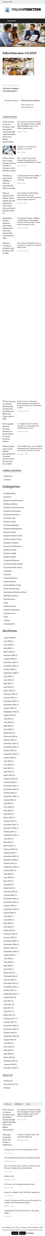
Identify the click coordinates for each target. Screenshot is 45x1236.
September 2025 (10, 673)
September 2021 (10, 835)
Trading (7, 620)
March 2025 (8, 690)
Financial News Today (12, 585)
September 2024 (10, 712)
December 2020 (10, 856)
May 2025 (7, 683)
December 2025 (10, 662)
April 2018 (8, 969)
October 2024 (9, 708)
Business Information (12, 511)
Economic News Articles (13, 564)
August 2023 (9, 757)
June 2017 (8, 1004)
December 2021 (10, 824)
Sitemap (7, 1088)
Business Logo (10, 522)
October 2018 (9, 948)
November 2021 (10, 828)
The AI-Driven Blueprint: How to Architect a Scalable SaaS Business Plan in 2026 (29, 245)
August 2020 (9, 870)
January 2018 (9, 980)
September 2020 (10, 867)
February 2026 (9, 655)
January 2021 (9, 853)
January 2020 (9, 895)
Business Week (10, 557)
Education (8, 571)
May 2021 (7, 842)
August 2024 (9, 715)
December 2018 (10, 941)
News (6, 603)
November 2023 (10, 747)
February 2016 (9, 1061)
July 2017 (7, 1001)
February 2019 (9, 934)
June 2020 (8, 877)
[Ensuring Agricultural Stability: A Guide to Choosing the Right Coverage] (9, 176)
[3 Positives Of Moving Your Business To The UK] (9, 147)
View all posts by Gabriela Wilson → (28, 106)
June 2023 (8, 765)
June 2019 (8, 920)
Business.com (9, 1176)
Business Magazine (11, 525)
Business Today (10, 550)
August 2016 (9, 1040)
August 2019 (9, 913)
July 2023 (7, 761)
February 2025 (9, 694)
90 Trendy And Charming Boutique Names (19, 1184)
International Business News (15, 592)
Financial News (10, 581)
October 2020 (9, 863)
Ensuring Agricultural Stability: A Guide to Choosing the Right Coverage (29, 178)
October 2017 (9, 990)
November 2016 (10, 1029)
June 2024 (8, 722)
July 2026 (7, 641)
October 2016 (9, 1033)
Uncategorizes (9, 624)
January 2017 (9, 1022)
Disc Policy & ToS (11, 1084)
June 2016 (8, 1047)
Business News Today (12, 539)
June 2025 (8, 680)
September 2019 (10, 909)
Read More (30, 1233)
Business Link (9, 518)
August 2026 (9, 638)
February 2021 (9, 849)
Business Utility (10, 553)
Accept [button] (15, 1233)
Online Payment (10, 606)
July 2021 (7, 839)
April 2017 (8, 1011)
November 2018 (10, 944)
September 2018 (10, 951)
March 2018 (8, 973)
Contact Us (8, 1081)
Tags (28, 1104)
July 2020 (7, 874)
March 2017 (8, 1015)
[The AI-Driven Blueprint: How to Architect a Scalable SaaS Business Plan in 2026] (9, 243)
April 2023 (8, 772)
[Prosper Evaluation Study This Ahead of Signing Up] (9, 1135)
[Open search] (39, 21)
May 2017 (7, 1008)
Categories (8, 476)
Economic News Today (13, 567)
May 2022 (7, 810)
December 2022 (10, 786)
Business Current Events (14, 507)
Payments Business (12, 610)
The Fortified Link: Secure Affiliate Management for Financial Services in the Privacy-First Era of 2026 (29, 448)
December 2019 (10, 899)
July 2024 (7, 719)
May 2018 (7, 966)
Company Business (11, 560)
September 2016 (10, 1036)
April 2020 (8, 884)
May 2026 (7, 648)
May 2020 (7, 881)
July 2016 (7, 1043)
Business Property (11, 543)
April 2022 (8, 814)
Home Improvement (11, 589)
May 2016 (7, 1050)
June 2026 (8, 645)
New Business (9, 599)
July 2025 (7, 676)
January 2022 (9, 821)
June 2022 (8, 807)
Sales (6, 617)
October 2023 (9, 750)
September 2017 (10, 994)
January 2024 (9, 740)
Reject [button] (22, 1233)
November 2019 (10, 902)
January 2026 (9, 659)
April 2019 (8, 927)
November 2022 (10, 789)
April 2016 (8, 1054)
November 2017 (10, 987)
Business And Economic (13, 500)
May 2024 (7, 726)
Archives (7, 480)
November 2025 (10, 666)
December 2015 (10, 1068)
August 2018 (9, 955)
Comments (18, 1104)
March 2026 (8, 652)
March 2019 (8, 930)
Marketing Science (11, 596)
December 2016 (10, 1025)
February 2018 (9, 976)
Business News (10, 532)
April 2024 (8, 729)
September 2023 (10, 754)
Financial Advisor (10, 578)
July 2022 (7, 803)
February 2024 (9, 736)
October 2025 (9, 669)
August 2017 (9, 997)
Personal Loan (9, 613)
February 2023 (9, 779)
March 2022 (8, 817)
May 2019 (7, 923)
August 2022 (9, 800)
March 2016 (8, 1057)
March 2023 (8, 775)
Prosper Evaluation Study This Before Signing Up (22, 1192)
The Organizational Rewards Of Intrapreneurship (22, 1158)
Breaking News (10, 493)
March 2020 (8, 888)
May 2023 (7, 768)
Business (7, 497)
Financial (7, 574)
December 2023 (10, 743)
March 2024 (8, 733)
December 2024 (10, 701)
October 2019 (9, 906)
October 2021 (9, 832)
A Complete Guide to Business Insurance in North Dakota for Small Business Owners (28, 426)
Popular (7, 1104)
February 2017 (9, 1018)
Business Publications (13, 546)
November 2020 (10, 860)
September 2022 (10, 796)
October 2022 (9, 793)
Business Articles (11, 504)
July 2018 (7, 958)
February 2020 (9, 891)
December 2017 (10, 983)
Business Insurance (12, 514)
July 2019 (7, 916)
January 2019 (9, 937)
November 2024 (10, 705)
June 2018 (8, 962)
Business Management (13, 529)
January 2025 (9, 698)
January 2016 (9, 1064)
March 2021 (8, 846)
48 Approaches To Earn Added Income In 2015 (21, 1150)
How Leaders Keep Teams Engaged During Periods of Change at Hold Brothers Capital (29, 160)
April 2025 (8, 687)
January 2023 (9, 782)
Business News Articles (13, 536)
